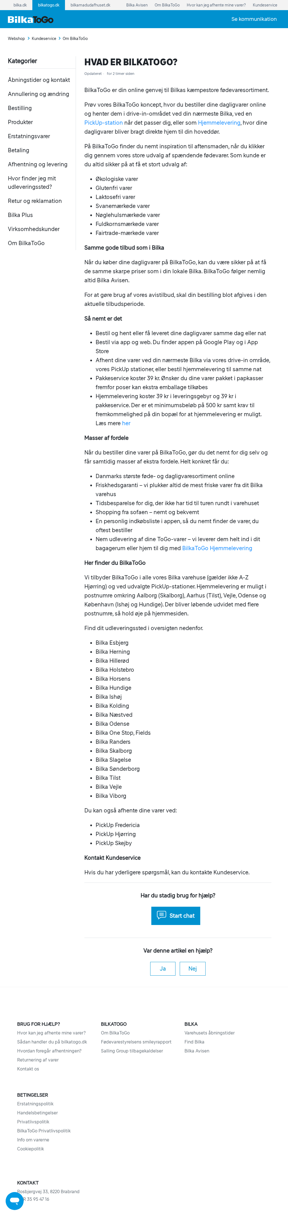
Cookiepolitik (30, 1148)
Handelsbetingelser (37, 1112)
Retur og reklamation (35, 201)
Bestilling (20, 108)
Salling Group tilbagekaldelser (132, 1050)
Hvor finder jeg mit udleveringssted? (32, 182)
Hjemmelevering (219, 123)
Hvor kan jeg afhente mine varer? (51, 1032)
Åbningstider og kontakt (39, 80)
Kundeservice (44, 38)
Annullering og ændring (38, 94)
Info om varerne (33, 1139)
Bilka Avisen (196, 1050)
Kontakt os (28, 1068)
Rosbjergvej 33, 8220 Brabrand (48, 1191)
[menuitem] (254, 19)
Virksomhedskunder (34, 229)
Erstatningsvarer (29, 136)
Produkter (20, 122)
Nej (192, 969)
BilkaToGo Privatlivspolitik (44, 1130)
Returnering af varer (38, 1059)
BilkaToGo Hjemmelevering (217, 548)
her (126, 423)
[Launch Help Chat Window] (15, 1201)
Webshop (16, 38)
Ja (163, 969)
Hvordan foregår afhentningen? (49, 1050)
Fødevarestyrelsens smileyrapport (136, 1041)
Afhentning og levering (38, 164)
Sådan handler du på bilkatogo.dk (52, 1041)
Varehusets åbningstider (209, 1032)
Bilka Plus (20, 215)
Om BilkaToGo (75, 38)
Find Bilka (194, 1041)
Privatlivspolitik (33, 1121)
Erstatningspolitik (35, 1103)
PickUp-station (103, 123)
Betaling (18, 150)
